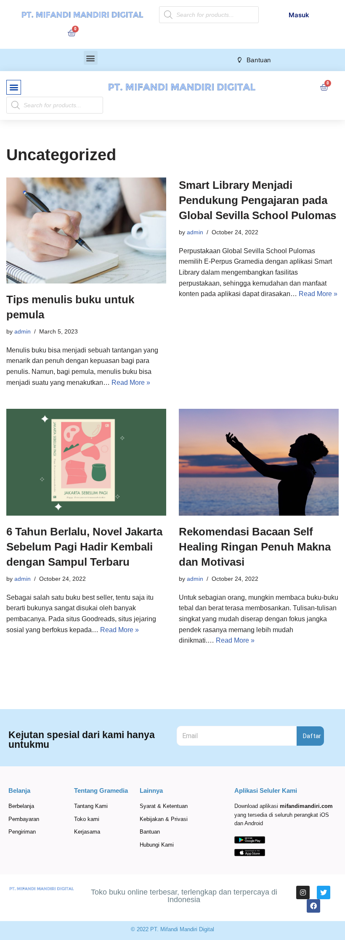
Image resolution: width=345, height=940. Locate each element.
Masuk (299, 15)
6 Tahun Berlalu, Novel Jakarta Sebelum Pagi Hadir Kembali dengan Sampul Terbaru (84, 547)
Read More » (130, 382)
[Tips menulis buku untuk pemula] (86, 230)
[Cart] (71, 32)
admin (22, 331)
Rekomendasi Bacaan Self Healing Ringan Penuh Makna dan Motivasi (255, 547)
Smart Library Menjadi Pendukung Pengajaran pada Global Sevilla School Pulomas (257, 200)
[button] (91, 58)
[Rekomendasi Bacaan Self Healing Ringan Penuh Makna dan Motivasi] (259, 462)
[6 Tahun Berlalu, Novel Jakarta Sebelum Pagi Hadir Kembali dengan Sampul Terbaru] (86, 462)
